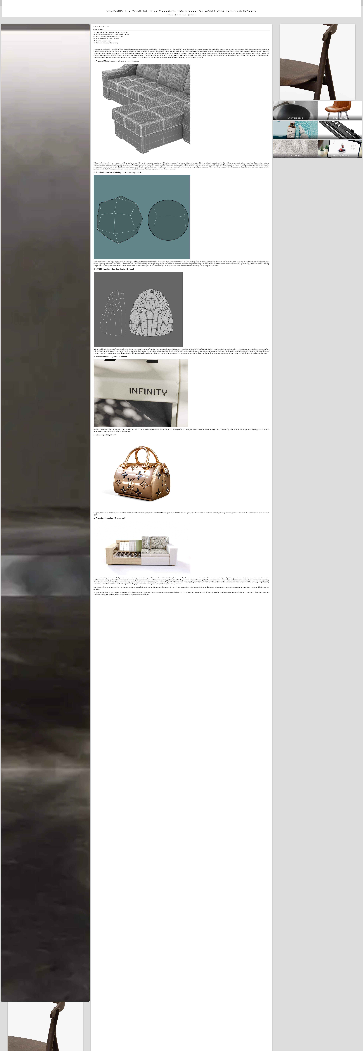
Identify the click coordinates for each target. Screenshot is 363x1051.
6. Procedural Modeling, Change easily (106, 43)
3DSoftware (193, 15)
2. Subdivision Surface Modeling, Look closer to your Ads (111, 34)
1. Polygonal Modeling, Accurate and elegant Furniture (111, 32)
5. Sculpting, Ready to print (102, 41)
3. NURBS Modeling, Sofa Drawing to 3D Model (108, 36)
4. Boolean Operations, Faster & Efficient (106, 38)
